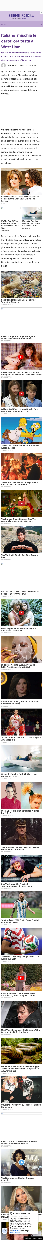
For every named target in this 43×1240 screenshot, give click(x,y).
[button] (41, 24)
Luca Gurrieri (12, 65)
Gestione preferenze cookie (33, 1238)
